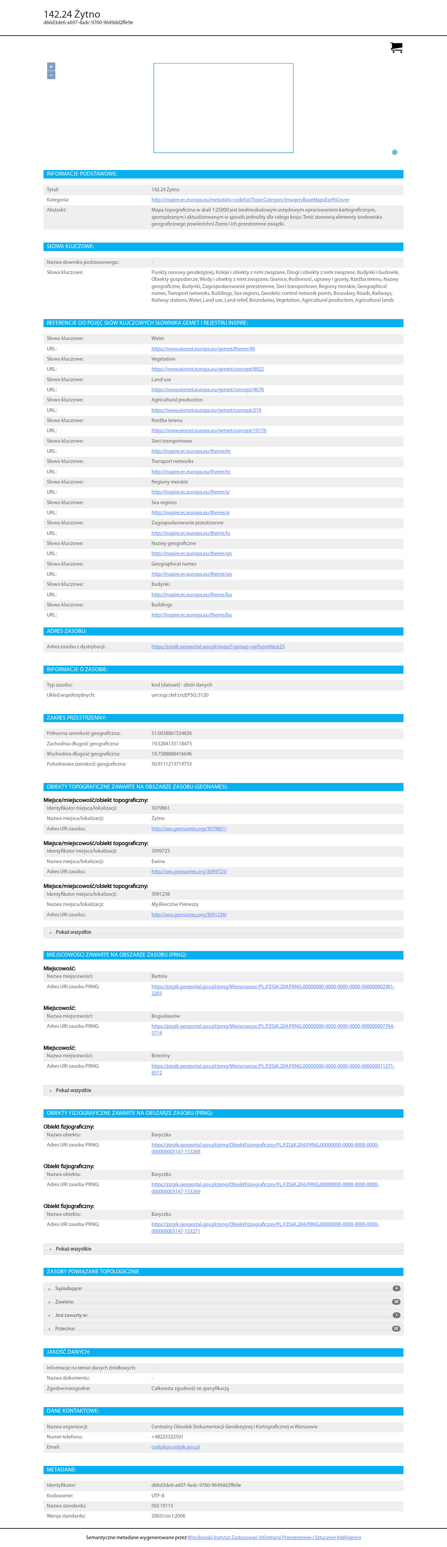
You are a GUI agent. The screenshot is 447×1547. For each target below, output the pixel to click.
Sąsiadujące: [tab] (226, 1288)
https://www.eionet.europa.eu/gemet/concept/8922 (208, 369)
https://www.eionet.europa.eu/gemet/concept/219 (206, 410)
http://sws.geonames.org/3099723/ (189, 872)
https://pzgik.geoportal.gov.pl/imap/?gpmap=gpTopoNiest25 (218, 647)
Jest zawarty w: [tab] (226, 1315)
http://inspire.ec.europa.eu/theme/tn (191, 451)
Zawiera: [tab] (226, 1302)
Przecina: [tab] (226, 1329)
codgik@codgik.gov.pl (176, 1447)
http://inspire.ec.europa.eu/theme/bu (192, 595)
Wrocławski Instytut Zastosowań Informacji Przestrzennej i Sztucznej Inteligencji (274, 1537)
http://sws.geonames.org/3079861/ (189, 829)
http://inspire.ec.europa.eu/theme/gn (192, 553)
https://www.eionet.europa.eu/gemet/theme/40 (203, 349)
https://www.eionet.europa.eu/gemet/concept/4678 (208, 390)
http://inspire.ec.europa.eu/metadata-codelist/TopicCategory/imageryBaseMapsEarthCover (250, 200)
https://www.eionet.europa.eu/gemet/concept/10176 (209, 431)
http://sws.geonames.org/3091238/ (189, 915)
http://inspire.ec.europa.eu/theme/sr (191, 492)
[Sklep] (396, 48)
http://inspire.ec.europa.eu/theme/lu (191, 533)
